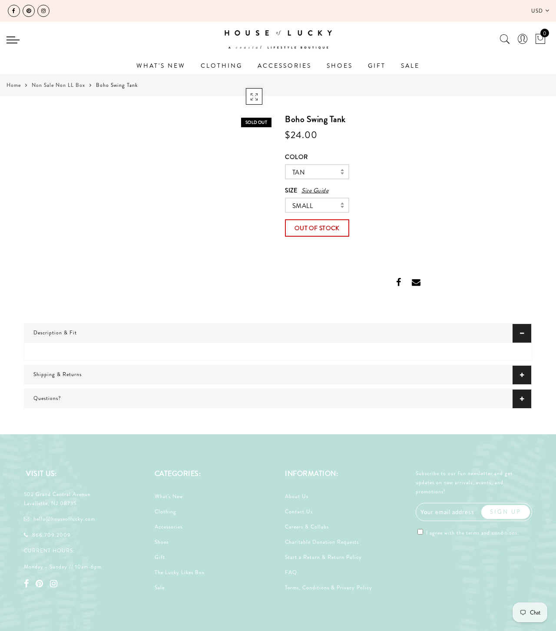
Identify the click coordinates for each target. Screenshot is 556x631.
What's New (169, 496)
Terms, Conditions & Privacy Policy (328, 587)
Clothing (165, 511)
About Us (296, 496)
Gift (160, 557)
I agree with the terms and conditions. (471, 533)
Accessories (168, 527)
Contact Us (299, 511)
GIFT (377, 65)
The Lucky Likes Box (180, 572)
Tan (298, 172)
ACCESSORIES (284, 65)
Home (14, 85)
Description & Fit (55, 333)
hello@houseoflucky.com (64, 519)
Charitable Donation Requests (322, 542)
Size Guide (314, 190)
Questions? (47, 398)
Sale (160, 587)
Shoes (162, 542)
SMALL (302, 206)
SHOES (340, 65)
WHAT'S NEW (160, 65)
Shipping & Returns (57, 374)
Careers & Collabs (307, 527)
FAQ (291, 572)
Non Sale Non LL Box (58, 85)
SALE (410, 65)
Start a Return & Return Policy (323, 557)
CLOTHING (221, 65)
